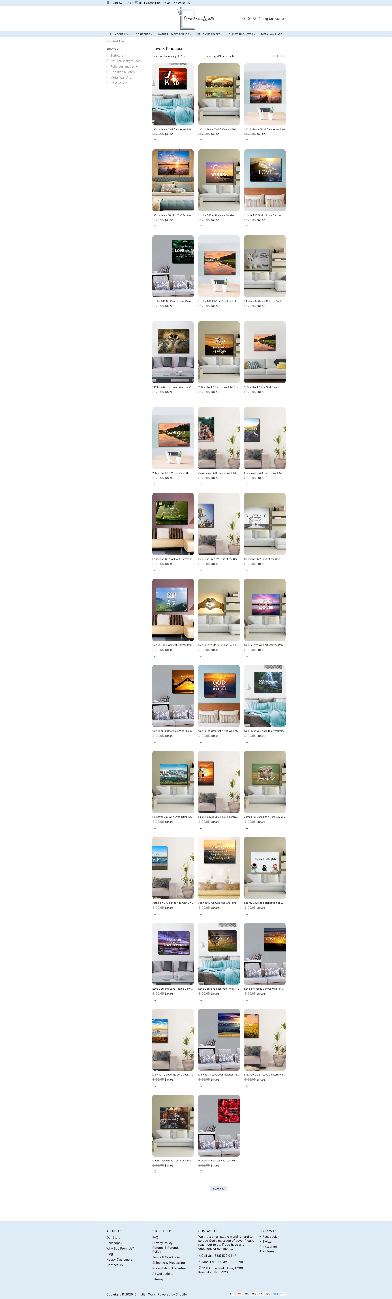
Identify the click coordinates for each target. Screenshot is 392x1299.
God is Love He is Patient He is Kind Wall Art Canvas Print (219, 644)
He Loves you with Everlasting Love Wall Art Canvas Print (173, 816)
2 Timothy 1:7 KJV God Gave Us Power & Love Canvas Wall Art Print (265, 387)
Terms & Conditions (166, 1257)
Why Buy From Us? (120, 1248)
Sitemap (158, 1279)
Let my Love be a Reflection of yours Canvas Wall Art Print (265, 902)
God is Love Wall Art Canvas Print (264, 644)
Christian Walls (196, 18)
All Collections (162, 1274)
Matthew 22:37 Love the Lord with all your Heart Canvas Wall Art (265, 1074)
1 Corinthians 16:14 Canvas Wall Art (264, 129)
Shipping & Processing (168, 1263)
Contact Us (114, 1265)
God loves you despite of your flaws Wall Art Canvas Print (265, 730)
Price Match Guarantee (169, 1268)
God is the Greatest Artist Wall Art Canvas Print (219, 730)
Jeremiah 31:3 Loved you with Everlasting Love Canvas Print (173, 902)
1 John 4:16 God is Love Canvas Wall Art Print (265, 215)
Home (108, 41)
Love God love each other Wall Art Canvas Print (219, 988)
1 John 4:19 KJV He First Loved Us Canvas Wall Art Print (219, 301)
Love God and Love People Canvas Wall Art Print (173, 988)
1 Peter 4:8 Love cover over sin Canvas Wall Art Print (173, 387)
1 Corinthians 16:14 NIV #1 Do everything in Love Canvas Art (173, 215)
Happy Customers (119, 1259)
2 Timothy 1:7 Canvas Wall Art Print (218, 387)
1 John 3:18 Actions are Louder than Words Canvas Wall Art (219, 215)
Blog (109, 1254)
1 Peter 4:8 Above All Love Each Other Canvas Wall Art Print (265, 301)
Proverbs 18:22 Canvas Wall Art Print (219, 1160)
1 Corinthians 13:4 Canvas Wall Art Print (173, 129)
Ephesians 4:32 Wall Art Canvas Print (173, 559)
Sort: (155, 56)
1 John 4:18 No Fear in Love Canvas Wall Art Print (173, 301)
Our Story (113, 1237)
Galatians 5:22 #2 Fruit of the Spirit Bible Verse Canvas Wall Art (219, 559)
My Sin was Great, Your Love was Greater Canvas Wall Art (173, 1160)
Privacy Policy (162, 1243)
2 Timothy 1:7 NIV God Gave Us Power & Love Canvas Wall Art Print (173, 473)
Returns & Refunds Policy (165, 1250)
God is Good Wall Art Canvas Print (172, 644)
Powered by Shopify (172, 1294)
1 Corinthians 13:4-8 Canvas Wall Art (219, 129)
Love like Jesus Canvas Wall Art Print (265, 988)
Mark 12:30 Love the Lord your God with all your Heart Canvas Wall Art (173, 1074)
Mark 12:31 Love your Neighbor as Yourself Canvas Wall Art (219, 1074)
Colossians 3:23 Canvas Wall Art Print (219, 473)
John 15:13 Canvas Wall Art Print (217, 902)
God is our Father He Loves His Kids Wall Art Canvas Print (173, 730)
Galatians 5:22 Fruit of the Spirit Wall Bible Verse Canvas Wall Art (265, 559)
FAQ (155, 1237)
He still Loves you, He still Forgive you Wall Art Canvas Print (219, 816)
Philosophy (114, 1243)
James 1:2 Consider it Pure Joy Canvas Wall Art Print (265, 816)
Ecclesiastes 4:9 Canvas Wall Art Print (265, 473)
